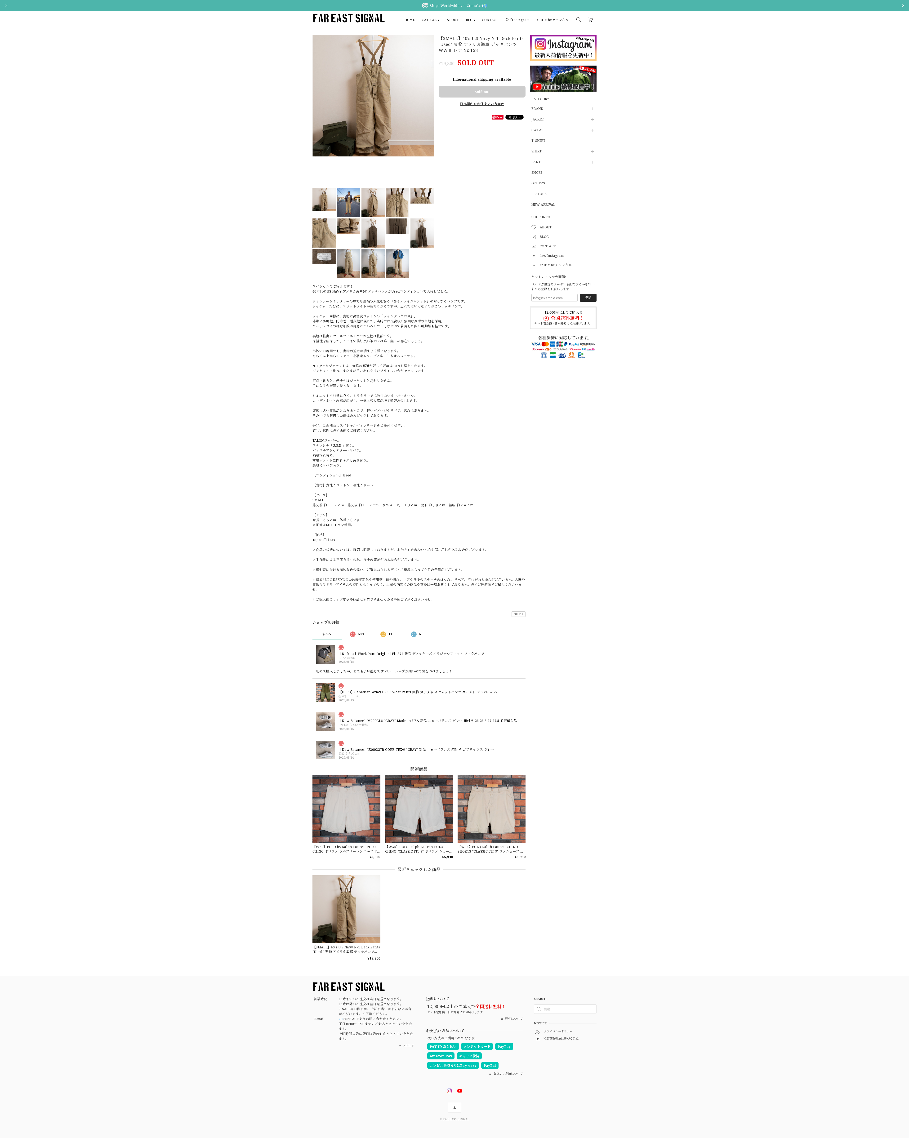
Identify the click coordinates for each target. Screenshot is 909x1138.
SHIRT (536, 152)
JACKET (537, 120)
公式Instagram (517, 20)
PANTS (537, 162)
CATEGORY (431, 20)
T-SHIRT (538, 141)
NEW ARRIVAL (543, 205)
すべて (327, 634)
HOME (410, 20)
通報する (518, 614)
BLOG (470, 20)
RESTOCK (539, 194)
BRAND (537, 109)
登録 (588, 298)
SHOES (537, 173)
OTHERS (538, 184)
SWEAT (537, 130)
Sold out (482, 91)
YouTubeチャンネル (553, 20)
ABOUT (453, 20)
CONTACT (490, 20)
